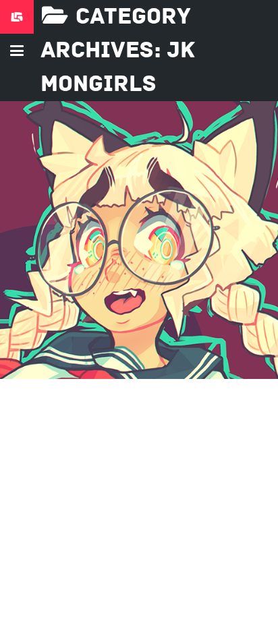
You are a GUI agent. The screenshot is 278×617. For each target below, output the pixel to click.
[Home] (17, 17)
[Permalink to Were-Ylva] (139, 240)
